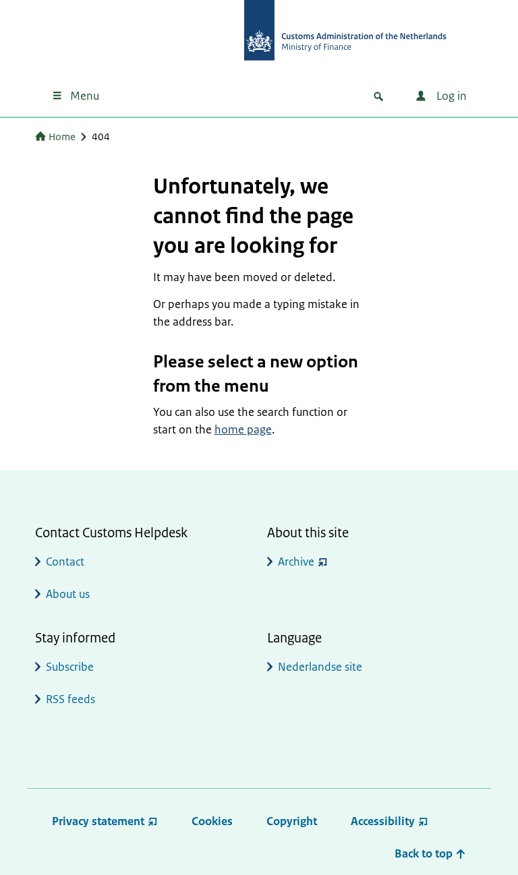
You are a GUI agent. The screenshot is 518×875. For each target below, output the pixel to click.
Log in (450, 95)
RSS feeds (70, 699)
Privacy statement (98, 821)
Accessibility (383, 821)
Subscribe (70, 666)
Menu (84, 95)
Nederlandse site (320, 666)
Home (62, 136)
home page (243, 429)
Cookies (212, 821)
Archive (296, 561)
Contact (65, 561)
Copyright (291, 821)
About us (68, 593)
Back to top (425, 853)
